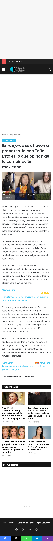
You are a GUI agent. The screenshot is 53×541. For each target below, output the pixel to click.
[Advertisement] (26, 29)
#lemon (21, 297)
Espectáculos (15, 134)
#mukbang (45, 362)
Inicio (6, 134)
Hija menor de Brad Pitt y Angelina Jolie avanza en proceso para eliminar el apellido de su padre (13, 446)
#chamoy (14, 366)
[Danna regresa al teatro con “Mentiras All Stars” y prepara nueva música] (39, 432)
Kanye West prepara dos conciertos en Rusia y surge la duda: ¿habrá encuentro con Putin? (39, 413)
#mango (6, 366)
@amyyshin (7, 362)
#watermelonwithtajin (35, 297)
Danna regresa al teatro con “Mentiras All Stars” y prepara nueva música (38, 445)
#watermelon (10, 297)
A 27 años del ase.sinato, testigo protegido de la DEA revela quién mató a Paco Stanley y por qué (13, 413)
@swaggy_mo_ (9, 290)
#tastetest (30, 366)
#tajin (22, 366)
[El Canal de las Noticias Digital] (18, 69)
